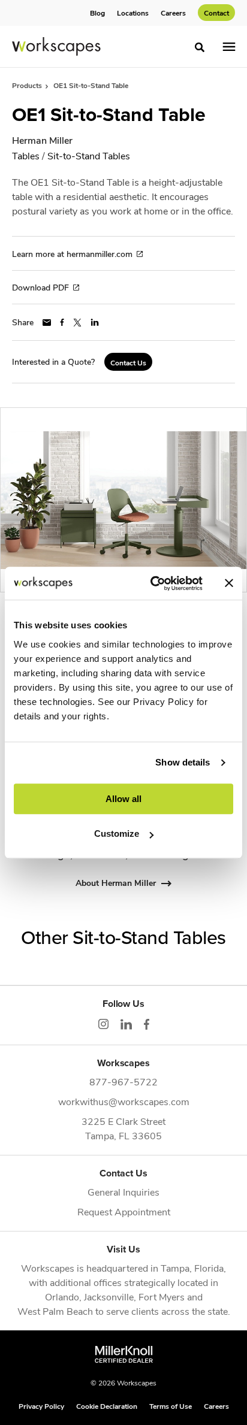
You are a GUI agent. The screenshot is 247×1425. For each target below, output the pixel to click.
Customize (116, 833)
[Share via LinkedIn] (95, 322)
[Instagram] (103, 1024)
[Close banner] (229, 583)
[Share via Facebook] (62, 322)
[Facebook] (146, 1024)
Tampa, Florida (192, 1267)
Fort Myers (161, 1296)
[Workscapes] (56, 46)
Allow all (123, 799)
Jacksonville (109, 1296)
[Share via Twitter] (77, 322)
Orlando (62, 1296)
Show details (182, 762)
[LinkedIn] (126, 1024)
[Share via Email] (47, 322)
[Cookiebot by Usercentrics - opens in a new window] (153, 583)
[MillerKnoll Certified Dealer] (124, 1354)
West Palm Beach (55, 1311)
